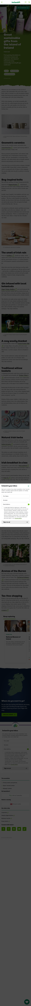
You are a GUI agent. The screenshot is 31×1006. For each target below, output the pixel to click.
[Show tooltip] (28, 504)
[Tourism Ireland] (16, 2)
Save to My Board (22, 7)
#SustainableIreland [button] (10, 74)
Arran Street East (6, 147)
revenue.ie (4, 610)
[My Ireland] (25, 2)
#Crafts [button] (6, 70)
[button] (28, 486)
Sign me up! (6, 522)
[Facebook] (3, 829)
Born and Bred (23, 465)
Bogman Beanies (13, 184)
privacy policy (18, 518)
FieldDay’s (9, 255)
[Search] (29, 2)
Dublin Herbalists (6, 444)
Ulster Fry (6, 478)
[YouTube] (19, 829)
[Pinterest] (14, 829)
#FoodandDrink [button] (14, 70)
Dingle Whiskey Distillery (8, 289)
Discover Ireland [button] (8, 714)
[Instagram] (9, 829)
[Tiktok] (24, 829)
